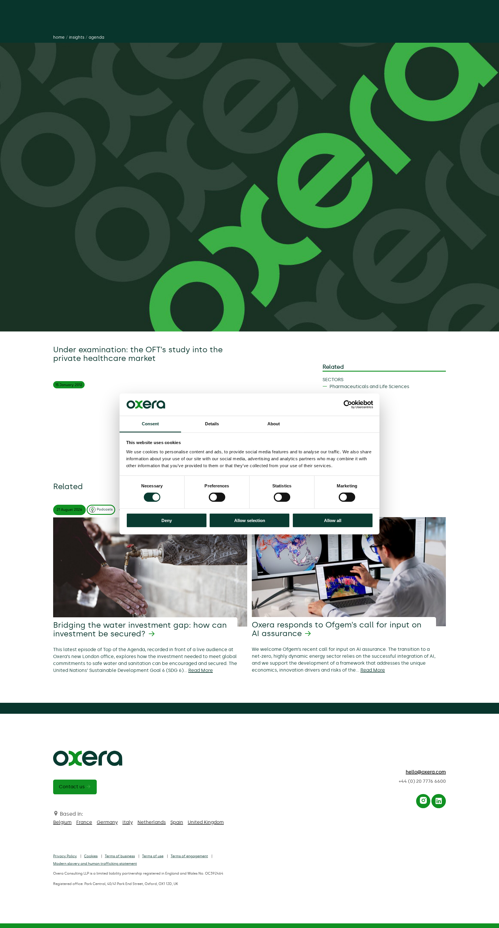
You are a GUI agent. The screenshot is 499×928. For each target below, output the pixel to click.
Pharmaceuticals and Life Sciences (369, 386)
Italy (127, 822)
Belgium (62, 822)
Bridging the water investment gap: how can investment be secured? (140, 629)
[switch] (217, 497)
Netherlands (151, 822)
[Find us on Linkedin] (438, 802)
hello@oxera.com (426, 772)
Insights (76, 37)
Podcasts (105, 509)
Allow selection (249, 520)
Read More (200, 670)
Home (59, 37)
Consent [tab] (150, 423)
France (84, 822)
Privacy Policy (65, 856)
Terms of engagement (189, 856)
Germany (107, 822)
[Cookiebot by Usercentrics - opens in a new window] (348, 404)
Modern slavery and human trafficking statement (95, 864)
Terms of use (152, 856)
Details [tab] (212, 423)
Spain (176, 822)
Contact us (72, 786)
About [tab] (273, 423)
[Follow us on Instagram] (423, 802)
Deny (166, 520)
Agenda (96, 37)
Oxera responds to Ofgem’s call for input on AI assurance (336, 629)
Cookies (91, 856)
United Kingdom (206, 822)
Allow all (332, 520)
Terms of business (120, 856)
